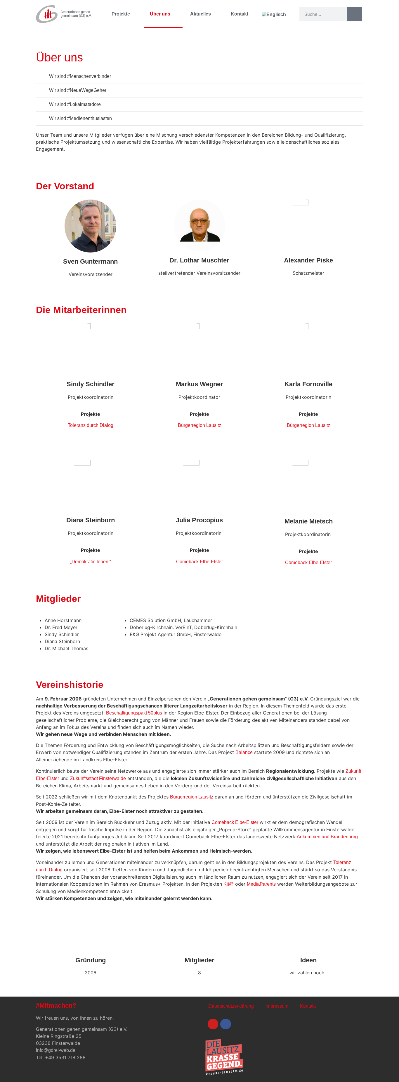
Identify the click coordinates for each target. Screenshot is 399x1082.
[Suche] (354, 14)
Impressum (277, 1006)
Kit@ (228, 884)
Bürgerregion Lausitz (199, 425)
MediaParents (261, 884)
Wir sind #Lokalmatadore (75, 104)
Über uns (160, 13)
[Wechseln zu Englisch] (274, 14)
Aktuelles (200, 13)
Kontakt (239, 13)
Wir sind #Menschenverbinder (80, 76)
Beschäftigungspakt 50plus (134, 712)
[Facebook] (225, 1024)
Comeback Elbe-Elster (199, 561)
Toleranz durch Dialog (90, 425)
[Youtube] (213, 1024)
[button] (199, 76)
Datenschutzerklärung (231, 1006)
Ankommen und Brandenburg (327, 836)
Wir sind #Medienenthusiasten (80, 118)
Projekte (121, 13)
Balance (244, 752)
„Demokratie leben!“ (90, 561)
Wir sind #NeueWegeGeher (77, 90)
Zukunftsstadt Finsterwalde (98, 778)
